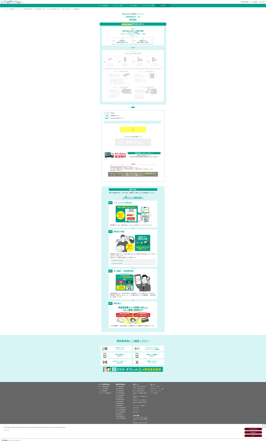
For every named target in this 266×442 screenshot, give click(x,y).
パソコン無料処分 (154, 392)
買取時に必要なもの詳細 (117, 260)
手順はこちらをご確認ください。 (133, 174)
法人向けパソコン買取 (154, 386)
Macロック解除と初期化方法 (139, 390)
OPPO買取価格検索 (120, 403)
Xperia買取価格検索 (120, 388)
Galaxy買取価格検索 (120, 390)
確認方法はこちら (133, 35)
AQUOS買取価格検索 (120, 399)
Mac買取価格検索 (119, 414)
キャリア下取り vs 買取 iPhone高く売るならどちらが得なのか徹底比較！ (140, 419)
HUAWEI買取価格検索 (120, 392)
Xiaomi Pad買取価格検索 (121, 409)
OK (253, 435)
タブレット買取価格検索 (103, 388)
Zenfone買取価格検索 (120, 395)
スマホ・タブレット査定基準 (139, 405)
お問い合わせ (262, 1)
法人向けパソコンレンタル (155, 390)
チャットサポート (136, 409)
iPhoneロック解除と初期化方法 (139, 386)
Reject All (253, 432)
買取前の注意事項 (245, 1)
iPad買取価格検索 (119, 405)
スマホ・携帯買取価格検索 (103, 386)
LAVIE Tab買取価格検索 (120, 412)
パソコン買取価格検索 (102, 390)
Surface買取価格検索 (120, 416)
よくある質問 (254, 1)
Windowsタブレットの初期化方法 (140, 400)
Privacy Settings (253, 429)
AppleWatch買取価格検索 (121, 418)
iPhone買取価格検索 (120, 386)
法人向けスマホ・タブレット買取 (157, 388)
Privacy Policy (6, 430)
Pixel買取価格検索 (119, 397)
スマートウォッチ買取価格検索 (104, 392)
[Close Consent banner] (264, 425)
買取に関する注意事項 (117, 263)
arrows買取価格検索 (120, 401)
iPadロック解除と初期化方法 (139, 388)
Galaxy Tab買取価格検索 (121, 407)
